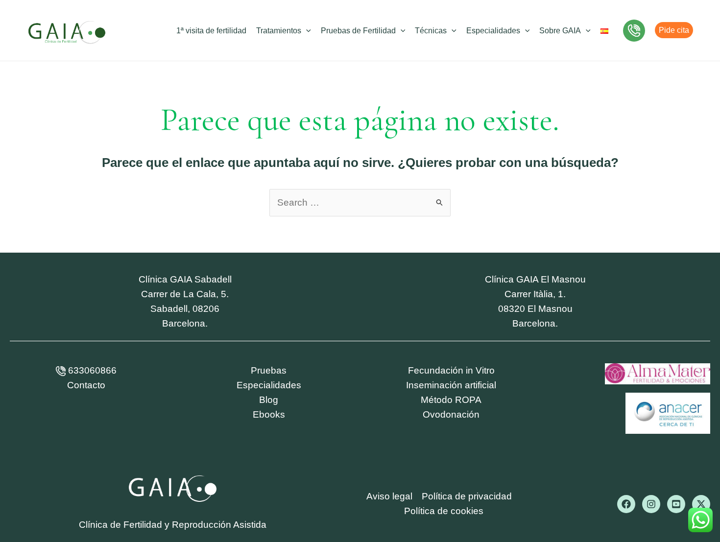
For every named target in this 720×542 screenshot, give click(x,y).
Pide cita (674, 30)
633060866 (91, 370)
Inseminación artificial (451, 385)
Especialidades (269, 385)
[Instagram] (651, 504)
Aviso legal (389, 496)
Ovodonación (451, 414)
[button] (306, 30)
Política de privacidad (467, 496)
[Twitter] (701, 504)
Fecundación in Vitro (451, 370)
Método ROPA (451, 400)
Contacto (86, 385)
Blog (268, 400)
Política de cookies (443, 511)
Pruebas (269, 370)
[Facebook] (626, 504)
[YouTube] (676, 504)
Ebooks (269, 414)
